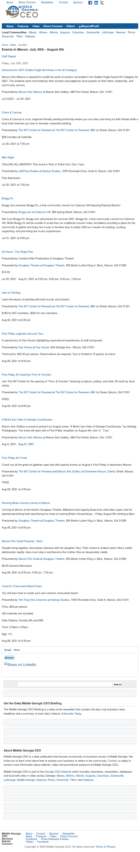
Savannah (8, 36)
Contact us (114, 760)
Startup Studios (51, 171)
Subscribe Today (71, 713)
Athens (43, 32)
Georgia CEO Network (57, 771)
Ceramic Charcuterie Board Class (22, 586)
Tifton (19, 36)
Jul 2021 (22, 44)
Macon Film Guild (28, 559)
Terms (99, 846)
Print (17, 650)
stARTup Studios (28, 171)
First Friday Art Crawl (14, 457)
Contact (63, 2)
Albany (33, 32)
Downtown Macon (95, 471)
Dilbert (70, 26)
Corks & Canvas (12, 112)
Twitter (29, 841)
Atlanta (54, 32)
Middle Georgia (26, 780)
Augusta (65, 32)
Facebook (43, 841)
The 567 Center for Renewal (35, 130)
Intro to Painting (11, 292)
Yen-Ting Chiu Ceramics (32, 599)
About (9, 2)
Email (8, 650)
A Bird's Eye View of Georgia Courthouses (27, 419)
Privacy (110, 846)
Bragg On (7, 198)
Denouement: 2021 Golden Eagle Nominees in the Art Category (39, 70)
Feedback (31, 839)
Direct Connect (27, 2)
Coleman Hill (42, 212)
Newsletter (47, 2)
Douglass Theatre (29, 265)
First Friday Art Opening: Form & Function (26, 374)
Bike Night (8, 157)
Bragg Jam (25, 212)
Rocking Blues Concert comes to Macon (26, 503)
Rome (131, 32)
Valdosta (30, 36)
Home (5, 44)
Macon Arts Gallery (69, 471)
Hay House (25, 347)
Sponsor (78, 2)
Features (22, 26)
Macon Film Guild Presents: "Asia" (22, 541)
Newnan (121, 32)
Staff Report (9, 56)
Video (36, 26)
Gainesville (93, 32)
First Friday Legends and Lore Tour (22, 333)
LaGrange (108, 32)
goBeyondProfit (89, 26)
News (9, 26)
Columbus (78, 32)
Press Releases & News (55, 839)
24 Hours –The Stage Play (17, 251)
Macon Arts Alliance (30, 92)
